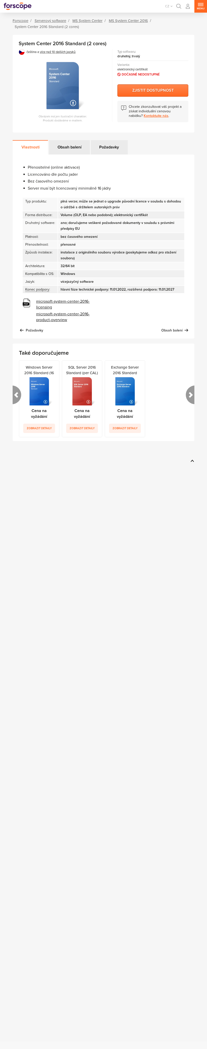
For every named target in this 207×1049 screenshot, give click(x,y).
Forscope (20, 20)
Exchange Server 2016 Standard (125, 370)
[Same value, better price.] (18, 6)
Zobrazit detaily (39, 428)
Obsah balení (70, 147)
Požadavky (109, 147)
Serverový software (50, 20)
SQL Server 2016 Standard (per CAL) (82, 370)
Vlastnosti (30, 147)
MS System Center (87, 20)
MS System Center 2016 (128, 20)
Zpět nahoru (191, 461)
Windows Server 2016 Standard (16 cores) (39, 370)
